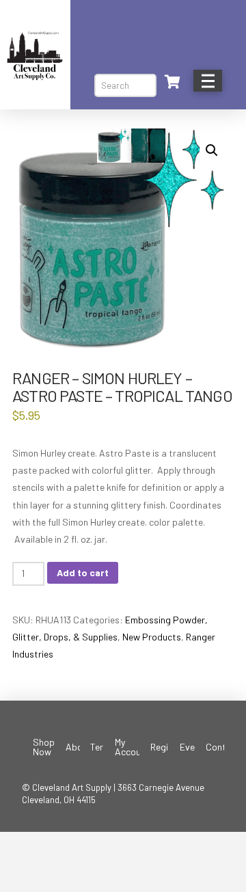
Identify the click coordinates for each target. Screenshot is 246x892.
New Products (151, 637)
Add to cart (83, 572)
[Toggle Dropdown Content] (171, 82)
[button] (212, 150)
